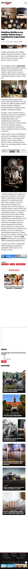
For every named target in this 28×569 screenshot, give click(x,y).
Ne (4, 357)
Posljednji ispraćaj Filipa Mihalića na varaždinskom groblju (13, 439)
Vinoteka (14, 555)
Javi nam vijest (7, 557)
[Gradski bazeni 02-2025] (14, 256)
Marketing (5, 553)
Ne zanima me (7, 359)
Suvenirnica (6, 555)
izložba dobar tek (21, 264)
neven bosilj (5, 264)
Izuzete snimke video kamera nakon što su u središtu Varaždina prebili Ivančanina (13, 463)
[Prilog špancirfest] (14, 565)
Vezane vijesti (14, 270)
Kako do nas (22, 553)
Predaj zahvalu (20, 557)
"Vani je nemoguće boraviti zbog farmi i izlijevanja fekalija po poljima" (13, 488)
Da (4, 355)
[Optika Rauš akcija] (14, 47)
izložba (12, 264)
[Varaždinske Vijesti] (6, 2)
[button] (2, 281)
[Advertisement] (14, 308)
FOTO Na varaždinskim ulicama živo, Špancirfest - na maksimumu (14, 287)
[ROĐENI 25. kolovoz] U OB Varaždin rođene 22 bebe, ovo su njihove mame (13, 512)
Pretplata (22, 555)
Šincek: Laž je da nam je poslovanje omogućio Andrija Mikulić (13, 390)
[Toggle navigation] (25, 3)
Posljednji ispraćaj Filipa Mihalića (12, 415)
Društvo (21, 41)
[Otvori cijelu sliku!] (14, 18)
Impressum (13, 553)
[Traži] (15, 3)
